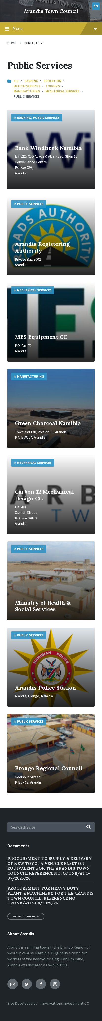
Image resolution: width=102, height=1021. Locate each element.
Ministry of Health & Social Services (43, 606)
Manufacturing (27, 91)
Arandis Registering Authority (42, 247)
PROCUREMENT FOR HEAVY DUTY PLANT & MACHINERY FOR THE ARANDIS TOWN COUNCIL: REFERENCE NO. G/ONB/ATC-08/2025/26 (50, 895)
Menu (17, 28)
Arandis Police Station (45, 687)
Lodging (53, 86)
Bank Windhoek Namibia (48, 147)
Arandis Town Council (51, 11)
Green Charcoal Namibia (48, 423)
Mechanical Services (62, 91)
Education (52, 81)
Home (11, 43)
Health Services (27, 86)
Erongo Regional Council (48, 768)
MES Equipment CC (41, 336)
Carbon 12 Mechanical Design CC (44, 495)
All (16, 81)
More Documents (26, 916)
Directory (34, 43)
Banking (31, 81)
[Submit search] (88, 827)
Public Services (46, 117)
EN (96, 6)
